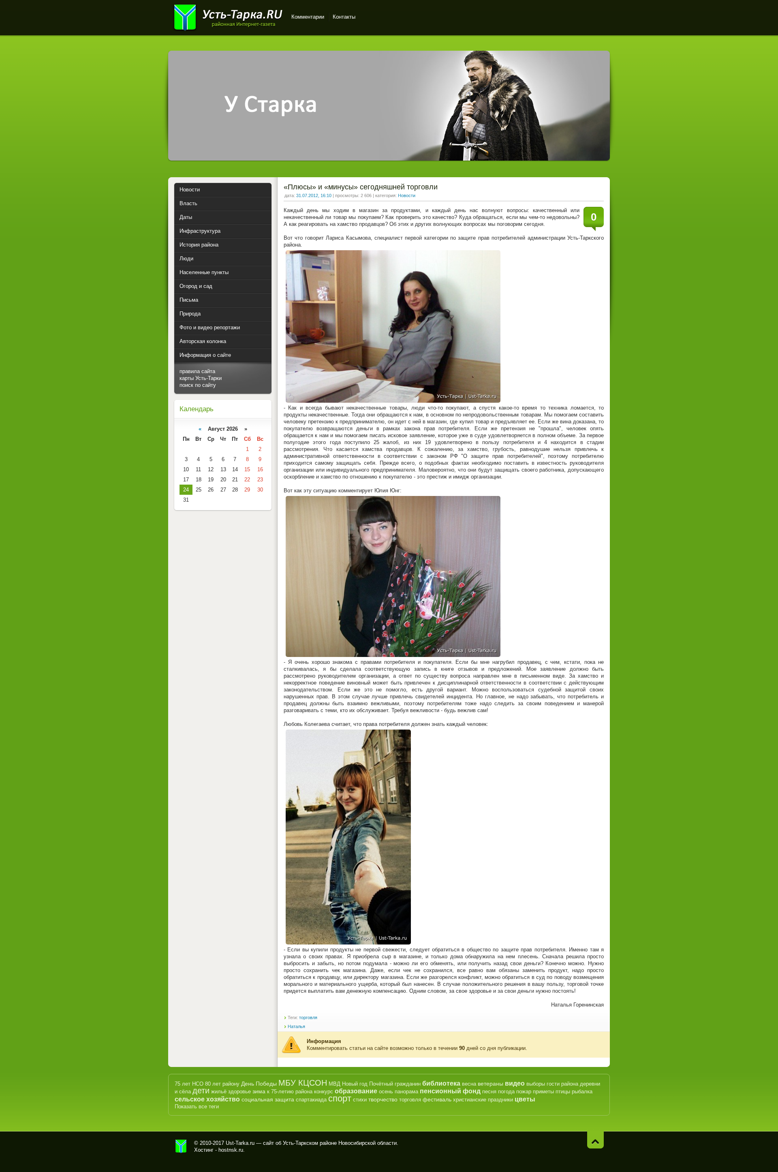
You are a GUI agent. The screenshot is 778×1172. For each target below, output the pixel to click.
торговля (308, 1017)
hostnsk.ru (230, 1150)
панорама (406, 1091)
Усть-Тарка (228, 16)
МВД (334, 1084)
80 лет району (222, 1084)
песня (489, 1091)
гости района (562, 1084)
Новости (406, 195)
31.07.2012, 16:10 (313, 195)
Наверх (595, 1139)
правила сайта (197, 371)
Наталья (296, 1026)
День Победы (259, 1083)
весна (469, 1084)
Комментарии (307, 17)
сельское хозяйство (207, 1099)
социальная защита (268, 1099)
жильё (219, 1091)
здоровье (239, 1091)
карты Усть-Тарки (201, 378)
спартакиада (311, 1100)
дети (200, 1090)
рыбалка (582, 1091)
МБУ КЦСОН (302, 1082)
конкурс (323, 1091)
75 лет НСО (189, 1084)
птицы (563, 1091)
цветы (525, 1099)
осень (386, 1091)
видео (515, 1083)
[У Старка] (389, 159)
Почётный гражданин (395, 1084)
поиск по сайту (198, 385)
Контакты (344, 17)
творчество (383, 1099)
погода (506, 1091)
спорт (339, 1098)
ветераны (490, 1083)
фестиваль (437, 1099)
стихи (360, 1100)
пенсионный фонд (450, 1091)
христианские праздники (483, 1100)
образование (356, 1091)
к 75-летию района (289, 1091)
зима (258, 1091)
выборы (535, 1084)
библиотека (441, 1083)
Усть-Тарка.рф (181, 1146)
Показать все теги (197, 1106)
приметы (543, 1091)
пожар (523, 1091)
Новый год (355, 1084)
